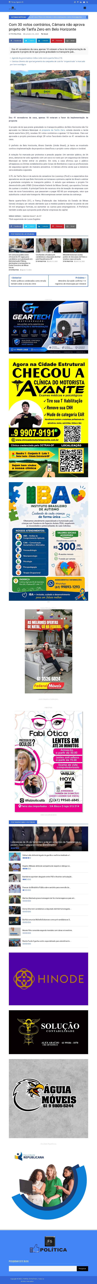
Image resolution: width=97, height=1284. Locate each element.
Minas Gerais (15, 216)
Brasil (46, 34)
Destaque (33, 17)
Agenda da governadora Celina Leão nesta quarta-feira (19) (37, 58)
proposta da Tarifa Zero (53, 130)
